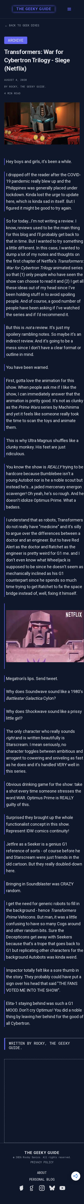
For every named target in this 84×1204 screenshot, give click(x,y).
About (42, 1172)
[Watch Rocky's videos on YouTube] (62, 1187)
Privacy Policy (42, 1162)
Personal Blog (42, 1179)
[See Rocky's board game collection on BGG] (21, 1187)
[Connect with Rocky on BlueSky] (52, 1187)
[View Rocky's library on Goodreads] (31, 1187)
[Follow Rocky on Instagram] (42, 1187)
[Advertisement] (42, 1101)
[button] (69, 9)
